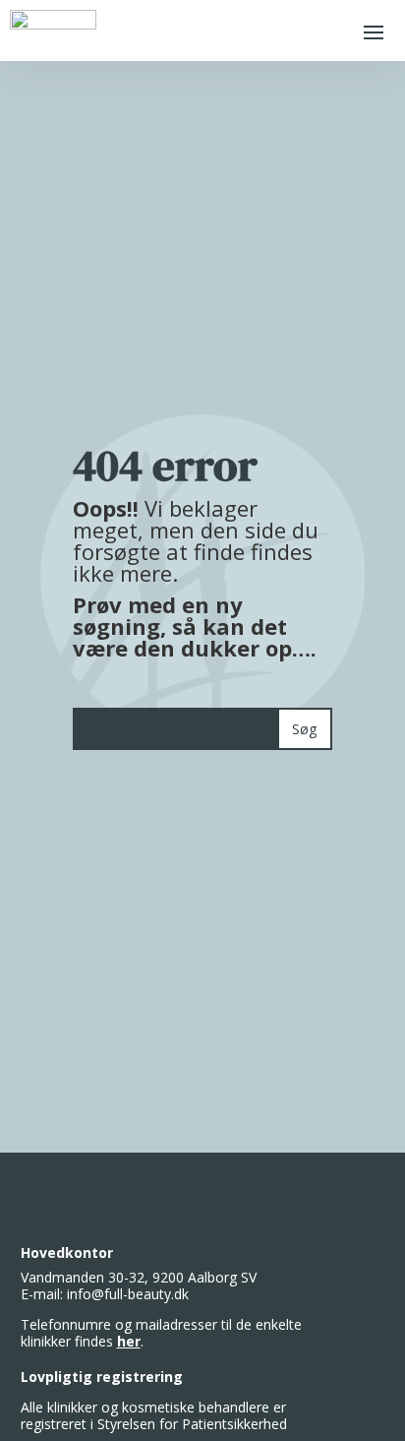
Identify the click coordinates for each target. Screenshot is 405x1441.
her (129, 1341)
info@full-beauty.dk (128, 1293)
